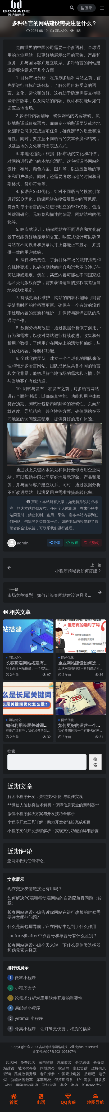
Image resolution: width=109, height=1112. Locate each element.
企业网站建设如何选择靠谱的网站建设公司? (79, 665)
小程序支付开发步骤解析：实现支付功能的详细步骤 (53, 830)
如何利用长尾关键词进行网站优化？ (27, 727)
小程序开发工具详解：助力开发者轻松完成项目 (49, 822)
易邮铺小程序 (27, 1008)
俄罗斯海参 (63, 1079)
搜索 (11, 751)
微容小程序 (25, 977)
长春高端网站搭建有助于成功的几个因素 (27, 665)
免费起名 (27, 1062)
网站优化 (61, 30)
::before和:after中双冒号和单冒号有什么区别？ (52, 936)
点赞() (93, 543)
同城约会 (47, 1068)
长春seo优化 (92, 1085)
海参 (74, 1085)
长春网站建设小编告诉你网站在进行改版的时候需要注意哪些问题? (54, 914)
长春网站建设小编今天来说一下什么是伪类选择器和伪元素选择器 (54, 947)
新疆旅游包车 (22, 1079)
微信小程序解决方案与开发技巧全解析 (41, 813)
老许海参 (47, 1073)
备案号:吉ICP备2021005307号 (54, 1051)
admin (23, 542)
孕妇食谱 (49, 1085)
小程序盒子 (25, 988)
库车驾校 (43, 1079)
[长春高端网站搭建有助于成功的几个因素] (28, 636)
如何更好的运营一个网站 (79, 727)
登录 (88, 8)
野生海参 (83, 1079)
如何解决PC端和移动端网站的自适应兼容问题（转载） (54, 900)
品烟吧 (89, 1073)
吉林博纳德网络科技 (53, 1047)
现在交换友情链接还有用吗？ (34, 888)
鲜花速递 (82, 1062)
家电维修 (46, 1062)
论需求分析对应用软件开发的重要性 (49, 998)
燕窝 (63, 1085)
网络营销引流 (27, 1085)
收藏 (74, 543)
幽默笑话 (80, 1068)
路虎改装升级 (25, 1073)
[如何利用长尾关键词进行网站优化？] (28, 698)
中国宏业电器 (69, 1073)
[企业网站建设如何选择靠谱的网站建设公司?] (81, 636)
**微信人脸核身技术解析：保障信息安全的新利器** (53, 804)
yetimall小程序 (29, 1018)
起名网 (11, 1062)
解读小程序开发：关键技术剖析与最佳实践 (45, 796)
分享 (56, 543)
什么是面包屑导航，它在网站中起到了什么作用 (51, 926)
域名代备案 (27, 1068)
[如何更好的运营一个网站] (81, 698)
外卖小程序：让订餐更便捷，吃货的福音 (53, 1028)
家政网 (63, 1068)
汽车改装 (64, 1062)
